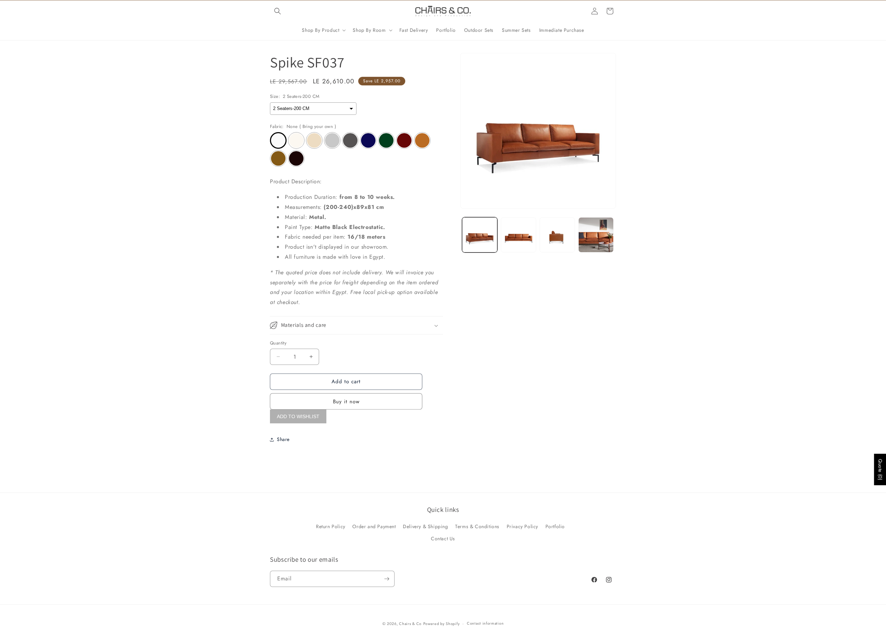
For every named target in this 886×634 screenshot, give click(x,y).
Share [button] (283, 439)
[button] (277, 11)
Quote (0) (880, 469)
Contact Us (443, 538)
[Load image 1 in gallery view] (479, 234)
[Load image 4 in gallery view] (596, 234)
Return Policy (330, 526)
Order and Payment (374, 526)
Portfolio (555, 526)
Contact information (485, 623)
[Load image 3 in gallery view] (557, 234)
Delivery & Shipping (425, 526)
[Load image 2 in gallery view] (518, 234)
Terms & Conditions (477, 526)
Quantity (278, 343)
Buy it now (346, 401)
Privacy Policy (522, 526)
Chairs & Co (410, 623)
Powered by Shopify (441, 623)
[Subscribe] (386, 579)
